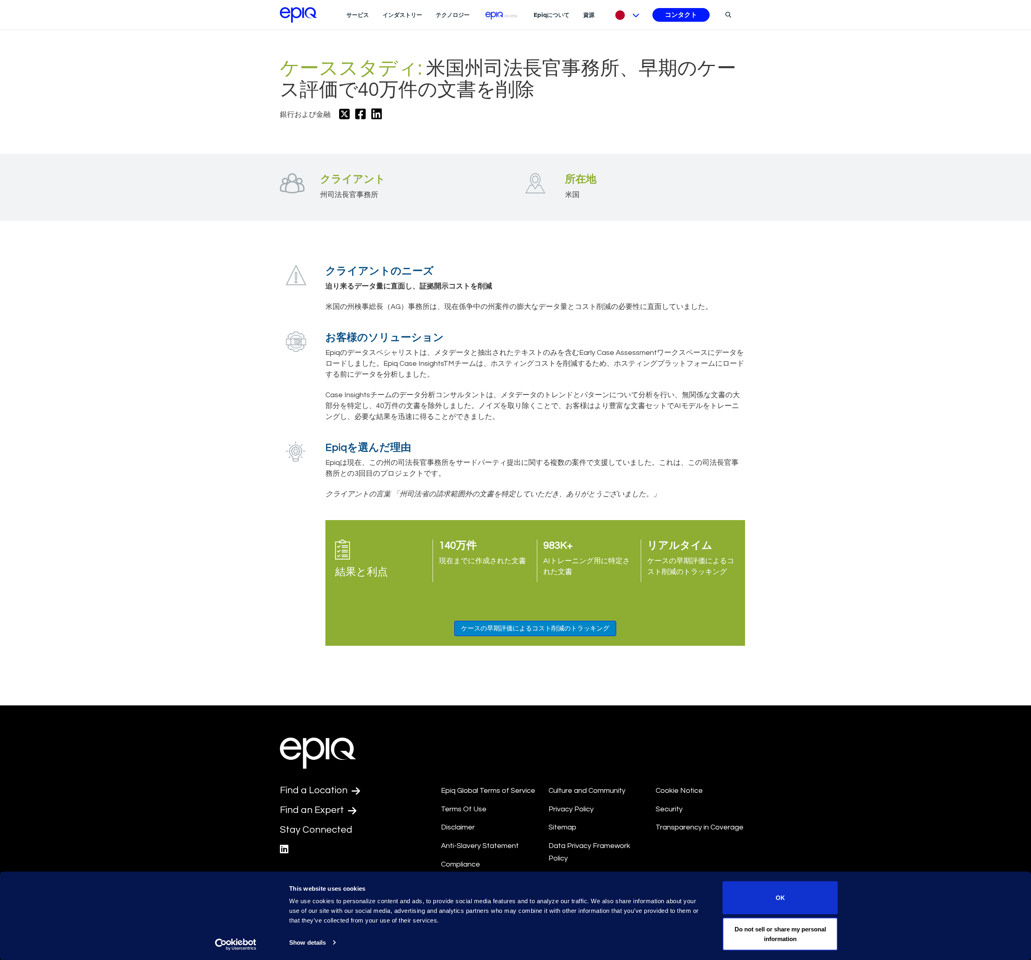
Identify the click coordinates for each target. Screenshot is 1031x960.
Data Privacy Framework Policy (589, 852)
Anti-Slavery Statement (480, 846)
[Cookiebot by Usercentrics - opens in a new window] (236, 944)
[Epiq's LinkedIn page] (284, 849)
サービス (357, 15)
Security (669, 809)
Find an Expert (313, 810)
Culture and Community (587, 790)
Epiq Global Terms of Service (488, 790)
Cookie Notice (679, 790)
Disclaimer (458, 827)
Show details (307, 942)
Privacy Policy (571, 809)
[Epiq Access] (501, 14)
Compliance (460, 864)
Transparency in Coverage (699, 827)
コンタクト (681, 15)
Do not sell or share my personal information (780, 933)
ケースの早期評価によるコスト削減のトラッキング (535, 628)
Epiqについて (551, 15)
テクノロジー (453, 15)
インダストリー (402, 15)
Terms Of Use (464, 809)
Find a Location (315, 790)
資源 (588, 15)
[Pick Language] (625, 15)
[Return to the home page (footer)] (298, 15)
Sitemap (562, 827)
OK (780, 897)
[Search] (727, 14)
